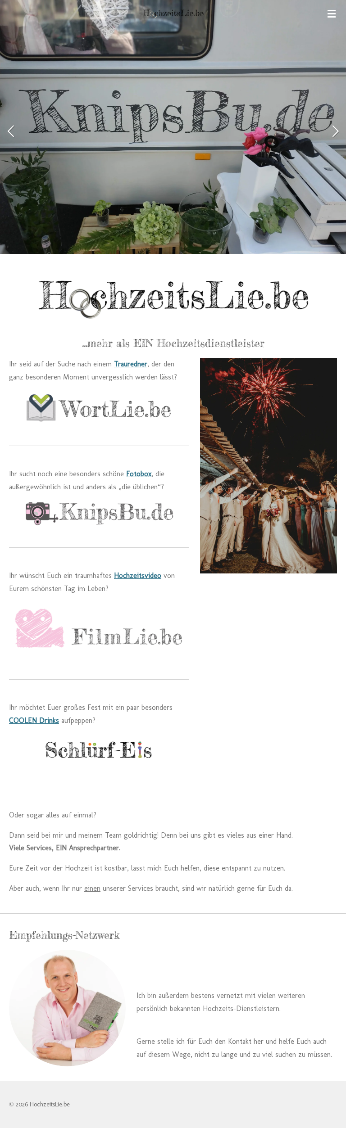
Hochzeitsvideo (137, 575)
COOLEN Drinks (34, 720)
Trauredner (130, 364)
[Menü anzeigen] (331, 14)
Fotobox (138, 473)
